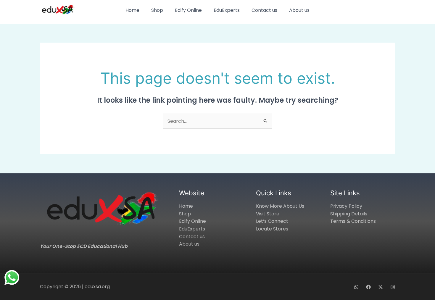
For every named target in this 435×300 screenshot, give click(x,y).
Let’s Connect (272, 221)
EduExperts (227, 10)
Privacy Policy (346, 206)
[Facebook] (368, 287)
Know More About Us (280, 206)
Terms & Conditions (353, 221)
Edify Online (188, 10)
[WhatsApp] (356, 287)
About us (299, 10)
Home (132, 10)
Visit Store (267, 213)
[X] (380, 287)
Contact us (264, 10)
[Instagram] (392, 287)
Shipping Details (348, 213)
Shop (157, 10)
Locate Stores (272, 228)
